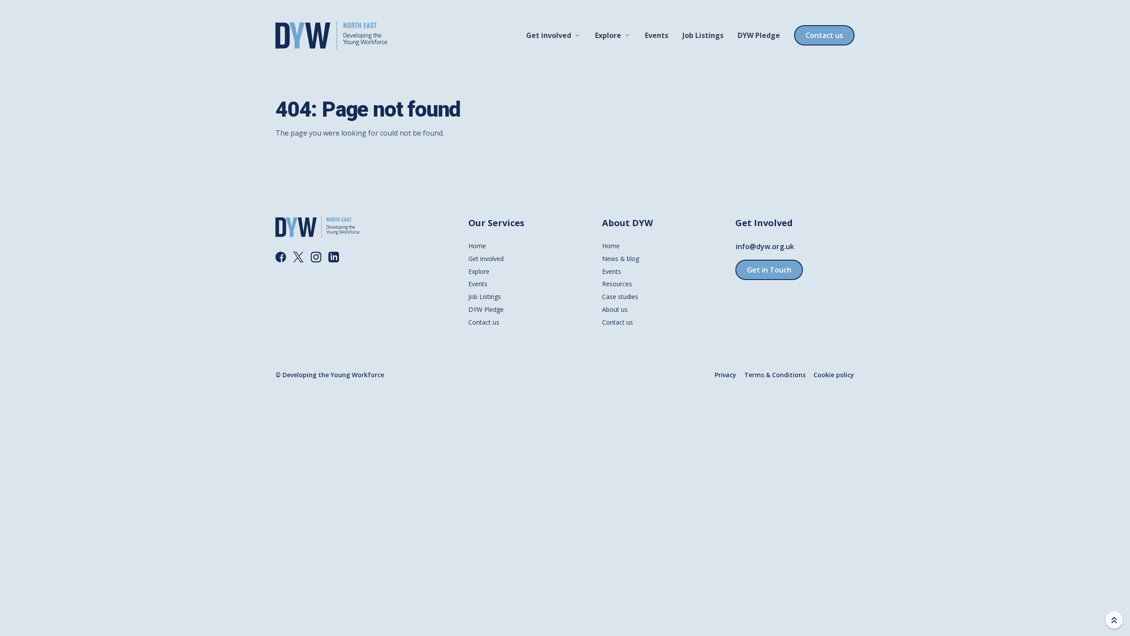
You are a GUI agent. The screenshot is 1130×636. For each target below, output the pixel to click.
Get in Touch (769, 270)
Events (656, 35)
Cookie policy (834, 375)
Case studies (620, 296)
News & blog (620, 258)
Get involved (548, 35)
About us (615, 309)
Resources (617, 284)
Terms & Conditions (775, 375)
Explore (608, 35)
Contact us (824, 35)
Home (477, 246)
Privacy (725, 375)
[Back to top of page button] (1114, 620)
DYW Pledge (759, 35)
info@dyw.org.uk (765, 246)
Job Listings (702, 35)
